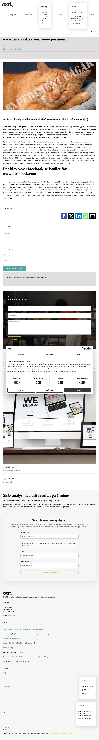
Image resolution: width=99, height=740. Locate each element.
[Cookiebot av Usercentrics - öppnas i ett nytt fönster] (83, 348)
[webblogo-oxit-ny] (8, 3)
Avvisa (21, 390)
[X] (71, 216)
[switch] (38, 382)
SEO (4, 46)
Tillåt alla (78, 390)
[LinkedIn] (78, 216)
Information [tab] (49, 354)
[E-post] (92, 216)
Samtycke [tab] (20, 354)
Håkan (5, 49)
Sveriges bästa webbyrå (11, 470)
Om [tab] (78, 354)
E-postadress (24, 561)
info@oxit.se (11, 615)
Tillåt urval (49, 390)
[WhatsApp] (85, 216)
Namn (22, 551)
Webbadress (25, 532)
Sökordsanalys (8, 482)
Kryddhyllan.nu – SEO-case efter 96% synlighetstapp (23, 629)
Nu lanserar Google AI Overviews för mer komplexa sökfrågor (26, 657)
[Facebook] (63, 216)
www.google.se (73, 135)
